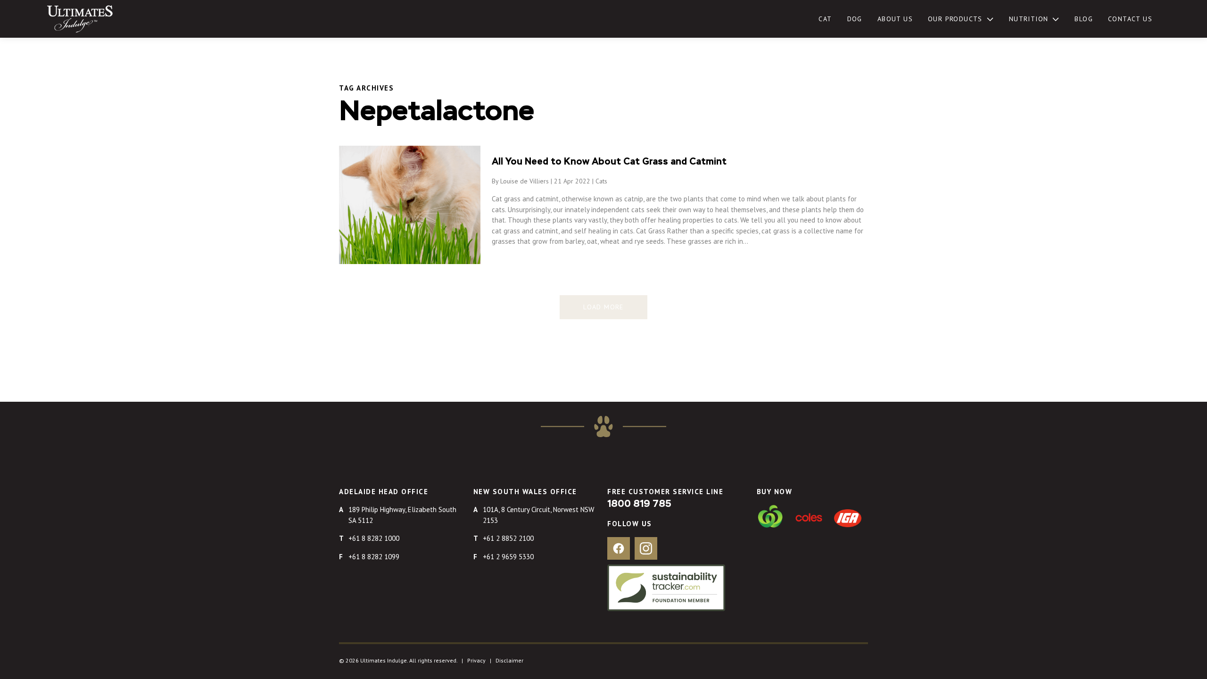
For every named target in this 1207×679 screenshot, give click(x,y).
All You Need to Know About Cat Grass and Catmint (609, 161)
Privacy (476, 660)
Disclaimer (509, 660)
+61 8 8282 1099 (373, 556)
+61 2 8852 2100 (508, 538)
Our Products (955, 19)
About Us (895, 19)
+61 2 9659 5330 (508, 556)
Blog (1084, 19)
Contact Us (1130, 19)
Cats (601, 181)
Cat (825, 19)
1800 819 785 (639, 504)
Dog (854, 19)
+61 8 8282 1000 (373, 538)
